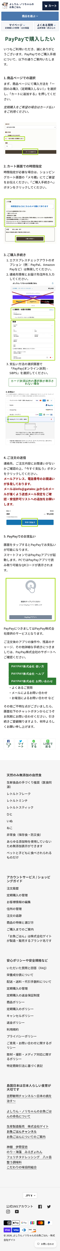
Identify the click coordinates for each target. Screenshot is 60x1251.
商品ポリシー (16, 1002)
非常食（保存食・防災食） (25, 834)
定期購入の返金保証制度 (23, 995)
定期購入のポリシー (20, 1009)
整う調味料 (14, 1162)
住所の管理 (14, 909)
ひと (9, 814)
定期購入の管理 (17, 895)
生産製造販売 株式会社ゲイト (28, 1126)
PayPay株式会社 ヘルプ (27, 673)
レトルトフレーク (19, 793)
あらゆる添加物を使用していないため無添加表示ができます (29, 843)
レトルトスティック (20, 807)
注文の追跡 (14, 915)
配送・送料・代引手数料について (29, 981)
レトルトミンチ (17, 800)
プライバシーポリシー (22, 1036)
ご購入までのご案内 (20, 929)
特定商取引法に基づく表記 (25, 1065)
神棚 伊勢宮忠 (17, 1147)
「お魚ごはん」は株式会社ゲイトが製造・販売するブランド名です (29, 938)
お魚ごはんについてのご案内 (26, 1136)
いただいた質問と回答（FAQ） (27, 968)
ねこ (10, 828)
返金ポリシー (16, 1022)
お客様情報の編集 (19, 902)
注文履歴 (13, 888)
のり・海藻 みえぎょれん (24, 1152)
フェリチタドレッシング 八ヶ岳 (29, 1157)
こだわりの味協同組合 (22, 1167)
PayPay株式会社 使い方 (27, 666)
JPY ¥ (29, 1195)
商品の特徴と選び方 (20, 922)
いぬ (10, 821)
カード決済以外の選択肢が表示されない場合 (32, 382)
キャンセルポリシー (20, 1015)
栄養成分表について (20, 974)
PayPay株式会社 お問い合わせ (32, 681)
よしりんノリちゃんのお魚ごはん (30, 1235)
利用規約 (13, 1029)
